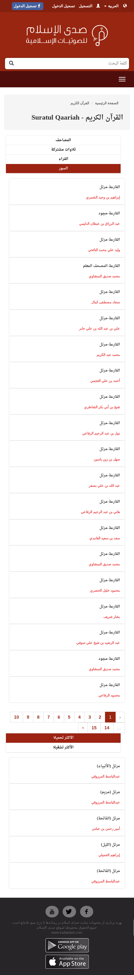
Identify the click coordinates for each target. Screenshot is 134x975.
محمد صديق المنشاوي (104, 276)
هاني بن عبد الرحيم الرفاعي (100, 512)
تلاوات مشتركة (63, 149)
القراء (63, 159)
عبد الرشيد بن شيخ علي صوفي (98, 642)
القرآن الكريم (79, 103)
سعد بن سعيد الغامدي (104, 538)
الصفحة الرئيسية (106, 103)
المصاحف (63, 140)
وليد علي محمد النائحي (104, 250)
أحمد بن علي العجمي (105, 380)
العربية (112, 6)
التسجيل (85, 6)
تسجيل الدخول (63, 6)
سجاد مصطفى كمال (105, 302)
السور (63, 168)
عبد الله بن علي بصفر (104, 485)
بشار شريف (111, 616)
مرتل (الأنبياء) (108, 766)
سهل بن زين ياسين (107, 459)
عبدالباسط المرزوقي (105, 776)
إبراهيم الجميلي (109, 855)
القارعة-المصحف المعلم (101, 266)
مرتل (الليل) (110, 844)
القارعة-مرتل (109, 187)
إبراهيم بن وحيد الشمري (103, 197)
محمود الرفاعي (109, 695)
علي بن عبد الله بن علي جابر (99, 328)
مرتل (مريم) (110, 792)
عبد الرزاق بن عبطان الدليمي (99, 223)
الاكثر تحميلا (63, 737)
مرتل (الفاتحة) (108, 818)
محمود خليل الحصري (105, 590)
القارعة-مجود (109, 213)
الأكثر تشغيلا (63, 747)
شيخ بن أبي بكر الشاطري (102, 407)
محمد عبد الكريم (108, 355)
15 (94, 727)
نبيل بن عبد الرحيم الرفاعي (101, 433)
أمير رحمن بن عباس (106, 828)
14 (106, 727)
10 (16, 717)
